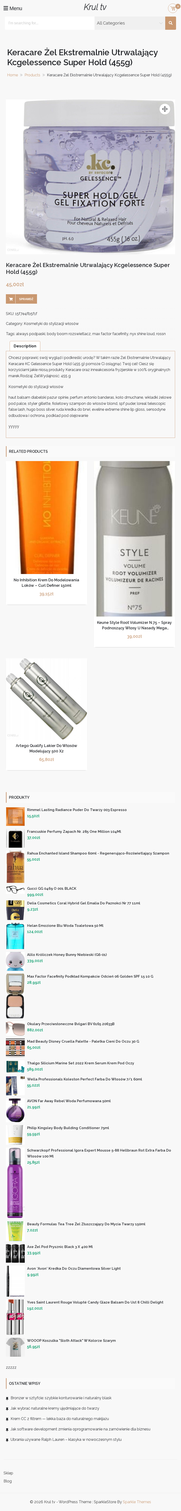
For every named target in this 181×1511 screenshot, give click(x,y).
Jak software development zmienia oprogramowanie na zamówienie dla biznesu (80, 1429)
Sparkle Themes (137, 1502)
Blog (8, 1481)
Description (25, 346)
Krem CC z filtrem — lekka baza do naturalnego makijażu (60, 1418)
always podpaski (30, 334)
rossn (161, 334)
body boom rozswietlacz (69, 334)
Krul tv (95, 7)
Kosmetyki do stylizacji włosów (51, 323)
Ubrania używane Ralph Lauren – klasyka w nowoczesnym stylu (66, 1439)
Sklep (8, 1473)
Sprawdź (26, 299)
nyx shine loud (142, 334)
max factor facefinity (110, 334)
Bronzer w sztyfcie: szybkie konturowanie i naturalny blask (61, 1398)
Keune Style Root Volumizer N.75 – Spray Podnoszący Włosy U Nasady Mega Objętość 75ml (134, 627)
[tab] (25, 346)
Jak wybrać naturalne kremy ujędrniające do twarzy (55, 1408)
